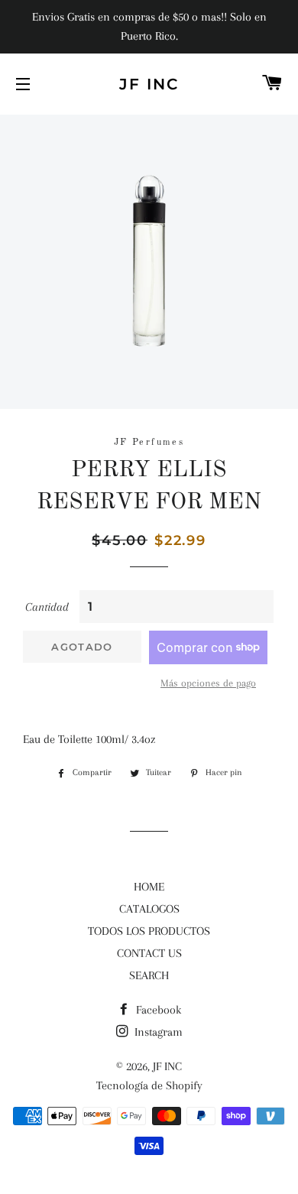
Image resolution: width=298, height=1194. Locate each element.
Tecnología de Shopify (149, 1085)
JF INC (149, 84)
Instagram (157, 1032)
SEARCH (149, 975)
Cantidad (47, 607)
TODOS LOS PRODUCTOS (149, 931)
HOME (149, 887)
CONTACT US (149, 953)
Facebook (157, 1010)
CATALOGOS (149, 909)
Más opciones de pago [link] (208, 683)
